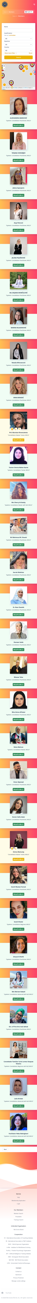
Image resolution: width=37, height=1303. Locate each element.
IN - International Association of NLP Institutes (18, 1241)
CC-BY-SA (25, 87)
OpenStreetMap (14, 87)
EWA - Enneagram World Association (18, 1257)
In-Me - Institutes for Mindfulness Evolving (18, 1247)
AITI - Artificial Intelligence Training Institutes (18, 1253)
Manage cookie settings (18, 1281)
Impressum (18, 1274)
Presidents (18, 1216)
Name (6, 26)
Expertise (7, 41)
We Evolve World (18, 1229)
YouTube (8, 1293)
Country (6, 47)
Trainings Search (18, 1220)
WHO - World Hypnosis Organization (18, 1244)
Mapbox (4, 89)
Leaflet (3, 87)
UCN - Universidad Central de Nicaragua (18, 1263)
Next (5, 1149)
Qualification (8, 33)
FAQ (18, 1197)
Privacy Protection (18, 1278)
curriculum (12, 35)
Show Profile (17, 125)
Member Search (18, 1213)
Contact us (18, 1271)
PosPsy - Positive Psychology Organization (18, 1250)
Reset (30, 53)
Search (18, 57)
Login (18, 1203)
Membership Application (18, 1200)
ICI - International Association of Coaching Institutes (18, 1238)
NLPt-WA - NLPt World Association (18, 1260)
